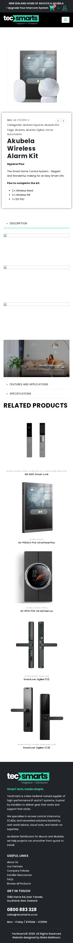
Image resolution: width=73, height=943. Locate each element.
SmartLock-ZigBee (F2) (36, 679)
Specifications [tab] (20, 393)
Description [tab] (18, 223)
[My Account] (64, 8)
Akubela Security (36, 471)
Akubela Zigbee (50, 471)
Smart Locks (62, 471)
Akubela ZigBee (35, 130)
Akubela (20, 130)
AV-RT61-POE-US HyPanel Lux (36, 611)
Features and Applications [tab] (29, 384)
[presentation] (11, 76)
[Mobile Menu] (65, 20)
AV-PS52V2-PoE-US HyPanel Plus (36, 542)
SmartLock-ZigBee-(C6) (36, 747)
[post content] (36, 440)
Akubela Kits (51, 125)
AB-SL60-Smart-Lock (36, 474)
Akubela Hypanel (33, 125)
